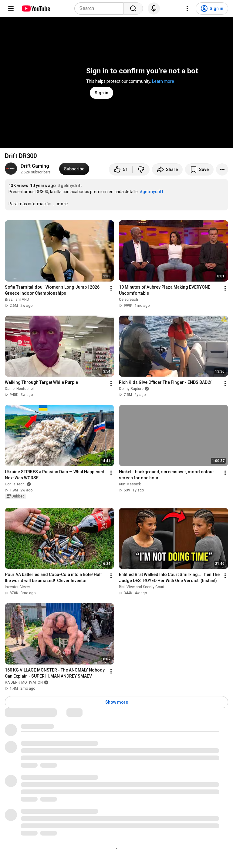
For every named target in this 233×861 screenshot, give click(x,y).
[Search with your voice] (154, 8)
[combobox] (100, 8)
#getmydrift (70, 185)
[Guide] (11, 8)
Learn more (163, 81)
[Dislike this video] (141, 169)
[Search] (133, 8)
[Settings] (187, 8)
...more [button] (60, 203)
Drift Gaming (35, 166)
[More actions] (222, 169)
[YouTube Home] (35, 8)
